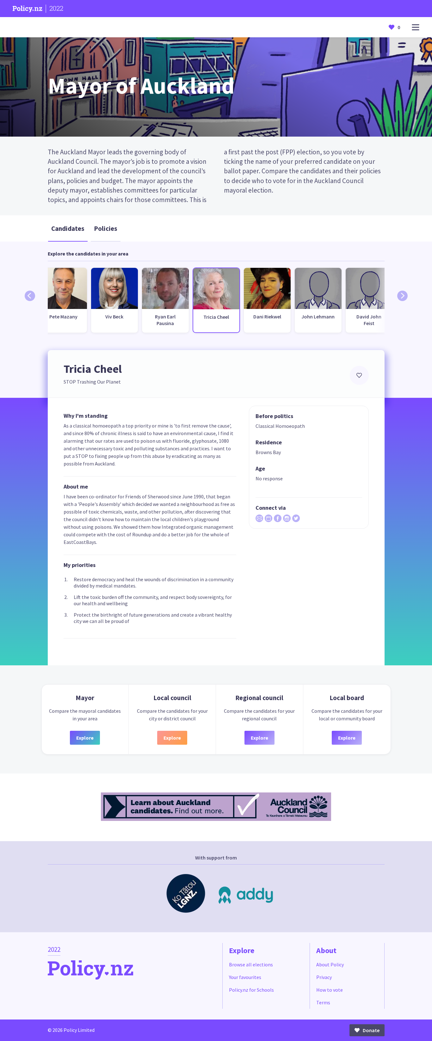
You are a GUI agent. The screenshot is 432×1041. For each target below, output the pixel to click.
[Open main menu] (415, 27)
